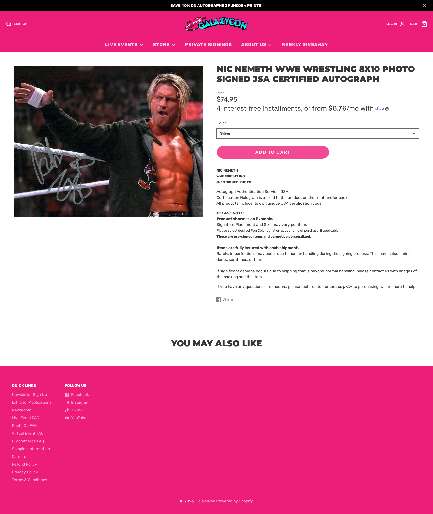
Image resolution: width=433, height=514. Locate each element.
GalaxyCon (205, 501)
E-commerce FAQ (28, 441)
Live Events (121, 44)
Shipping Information (31, 449)
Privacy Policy (25, 472)
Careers (19, 456)
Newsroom (21, 410)
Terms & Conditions (29, 480)
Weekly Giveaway (305, 44)
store (161, 44)
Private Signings (208, 44)
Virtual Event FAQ (28, 433)
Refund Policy (24, 464)
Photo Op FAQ (24, 425)
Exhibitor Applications (31, 402)
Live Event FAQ (25, 418)
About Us (253, 44)
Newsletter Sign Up (29, 394)
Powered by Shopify (234, 501)
